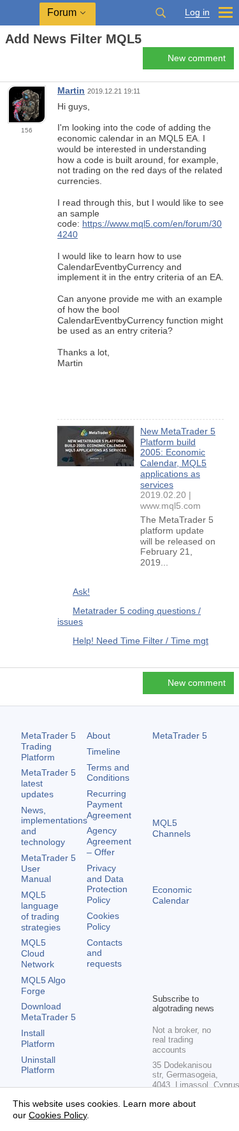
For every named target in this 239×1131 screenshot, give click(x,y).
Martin (71, 90)
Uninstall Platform (38, 1065)
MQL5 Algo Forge (43, 985)
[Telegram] (180, 961)
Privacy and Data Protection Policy (107, 884)
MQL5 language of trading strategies (41, 911)
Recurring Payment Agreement (109, 804)
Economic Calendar (172, 895)
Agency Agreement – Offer (109, 841)
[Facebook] (160, 961)
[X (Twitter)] (200, 961)
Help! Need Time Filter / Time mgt (140, 641)
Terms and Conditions (108, 772)
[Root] (9, 61)
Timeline (103, 751)
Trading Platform (48, 746)
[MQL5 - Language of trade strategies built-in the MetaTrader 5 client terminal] (19, 13)
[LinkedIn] (180, 981)
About (98, 735)
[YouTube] (160, 981)
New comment (197, 58)
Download (48, 1011)
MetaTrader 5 (179, 735)
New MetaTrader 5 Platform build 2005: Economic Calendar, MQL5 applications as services (177, 458)
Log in (197, 12)
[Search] (160, 12)
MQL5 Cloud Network (37, 953)
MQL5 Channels (171, 828)
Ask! (81, 592)
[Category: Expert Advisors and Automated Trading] (24, 62)
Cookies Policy (103, 921)
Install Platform (38, 1038)
